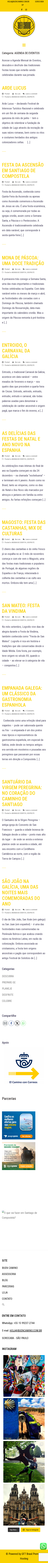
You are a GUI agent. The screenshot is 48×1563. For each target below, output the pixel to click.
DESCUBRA (8, 976)
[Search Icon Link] (3, 1305)
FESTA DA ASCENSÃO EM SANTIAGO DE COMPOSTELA (23, 170)
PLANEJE (7, 988)
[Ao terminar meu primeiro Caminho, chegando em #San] (24, 1462)
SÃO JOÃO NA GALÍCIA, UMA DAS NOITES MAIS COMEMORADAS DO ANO (21, 893)
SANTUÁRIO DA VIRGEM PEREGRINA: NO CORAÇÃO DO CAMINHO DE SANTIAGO (22, 793)
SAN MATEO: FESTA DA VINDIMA (21, 608)
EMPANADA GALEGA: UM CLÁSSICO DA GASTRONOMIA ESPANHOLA (22, 696)
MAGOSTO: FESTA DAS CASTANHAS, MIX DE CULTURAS (24, 528)
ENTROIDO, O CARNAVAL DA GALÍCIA (16, 350)
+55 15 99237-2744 (24, 1323)
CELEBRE (7, 1001)
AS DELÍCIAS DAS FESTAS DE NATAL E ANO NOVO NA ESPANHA (21, 442)
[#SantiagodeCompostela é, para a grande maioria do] (24, 1505)
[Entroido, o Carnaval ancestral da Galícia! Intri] (24, 1376)
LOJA (5, 1292)
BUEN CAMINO (10, 1267)
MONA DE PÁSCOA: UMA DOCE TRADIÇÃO (23, 260)
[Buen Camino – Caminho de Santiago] (24, 26)
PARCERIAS (8, 1286)
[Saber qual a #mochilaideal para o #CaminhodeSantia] (24, 1419)
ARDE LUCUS (14, 88)
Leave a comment (31, 94)
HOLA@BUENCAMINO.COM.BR (18, 2)
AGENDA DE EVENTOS (19, 97)
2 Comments (29, 711)
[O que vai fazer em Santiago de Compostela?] (22, 1227)
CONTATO (7, 1298)
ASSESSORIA (9, 1274)
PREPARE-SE (8, 982)
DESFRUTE (30, 97)
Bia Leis (17, 94)
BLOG (5, 1280)
